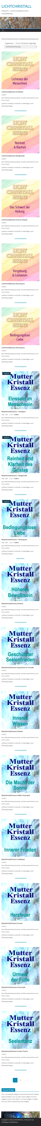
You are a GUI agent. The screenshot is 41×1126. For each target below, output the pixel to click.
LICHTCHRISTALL (16, 6)
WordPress (14, 1122)
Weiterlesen (20, 558)
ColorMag (5, 1122)
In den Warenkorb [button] (20, 111)
